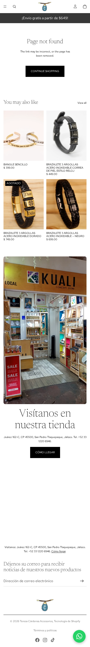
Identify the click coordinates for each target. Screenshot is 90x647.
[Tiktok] (52, 640)
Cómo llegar (45, 452)
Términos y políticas (45, 630)
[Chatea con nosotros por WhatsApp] (79, 636)
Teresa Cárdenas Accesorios (36, 621)
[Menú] (5, 7)
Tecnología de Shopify (67, 621)
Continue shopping (45, 71)
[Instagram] (45, 640)
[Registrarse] (82, 581)
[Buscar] (14, 6)
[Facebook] (37, 640)
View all (82, 103)
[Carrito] (85, 6)
